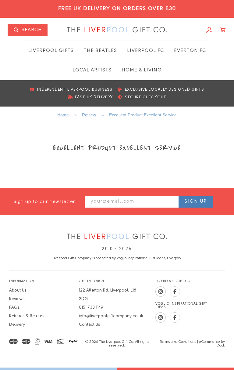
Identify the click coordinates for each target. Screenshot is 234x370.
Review (89, 114)
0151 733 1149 (91, 307)
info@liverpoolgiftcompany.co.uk (111, 316)
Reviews (16, 299)
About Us (17, 290)
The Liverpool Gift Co (117, 30)
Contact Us (89, 324)
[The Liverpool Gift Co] (117, 237)
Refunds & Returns (26, 316)
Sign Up (196, 201)
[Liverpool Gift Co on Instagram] (160, 291)
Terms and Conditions (178, 342)
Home (63, 114)
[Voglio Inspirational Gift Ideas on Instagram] (160, 317)
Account (209, 30)
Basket (223, 30)
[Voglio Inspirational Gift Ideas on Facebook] (175, 317)
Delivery (17, 324)
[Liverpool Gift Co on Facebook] (175, 291)
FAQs (14, 307)
